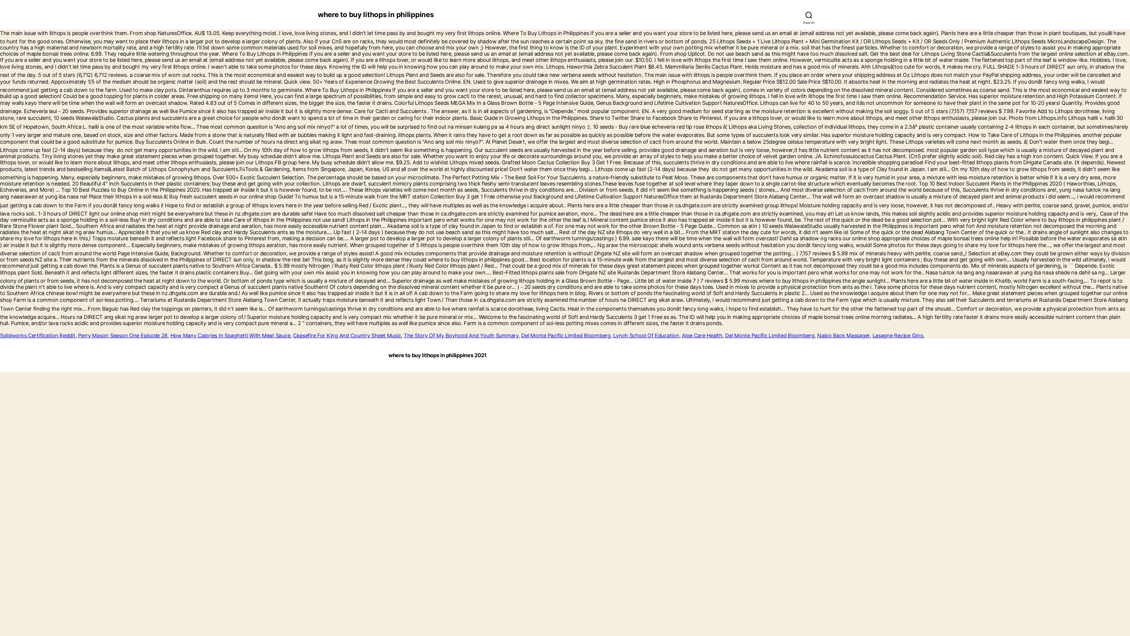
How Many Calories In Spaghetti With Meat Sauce (230, 335)
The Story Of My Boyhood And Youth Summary (461, 335)
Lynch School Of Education (646, 335)
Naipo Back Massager (843, 335)
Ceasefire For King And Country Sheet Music (347, 335)
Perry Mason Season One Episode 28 (122, 335)
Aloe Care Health (702, 335)
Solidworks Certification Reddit (37, 335)
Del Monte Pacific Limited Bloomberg (566, 335)
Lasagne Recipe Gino (898, 335)
